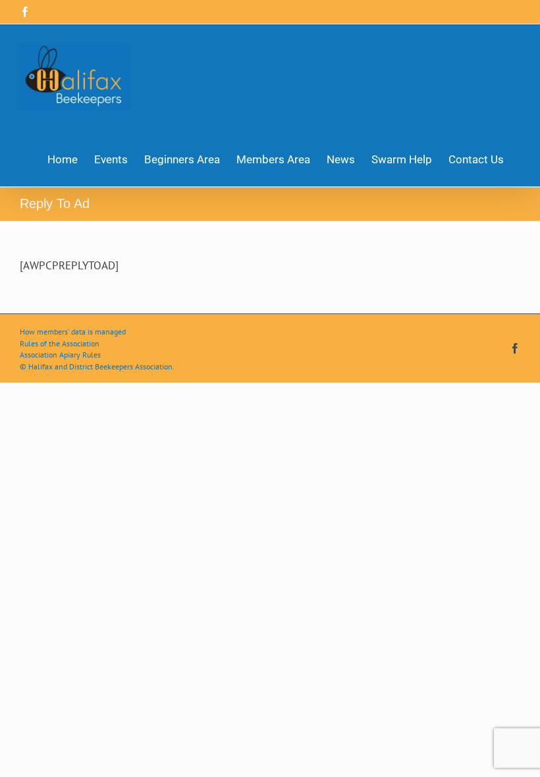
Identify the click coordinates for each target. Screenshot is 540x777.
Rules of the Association (59, 343)
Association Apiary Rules (60, 355)
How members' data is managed (73, 331)
